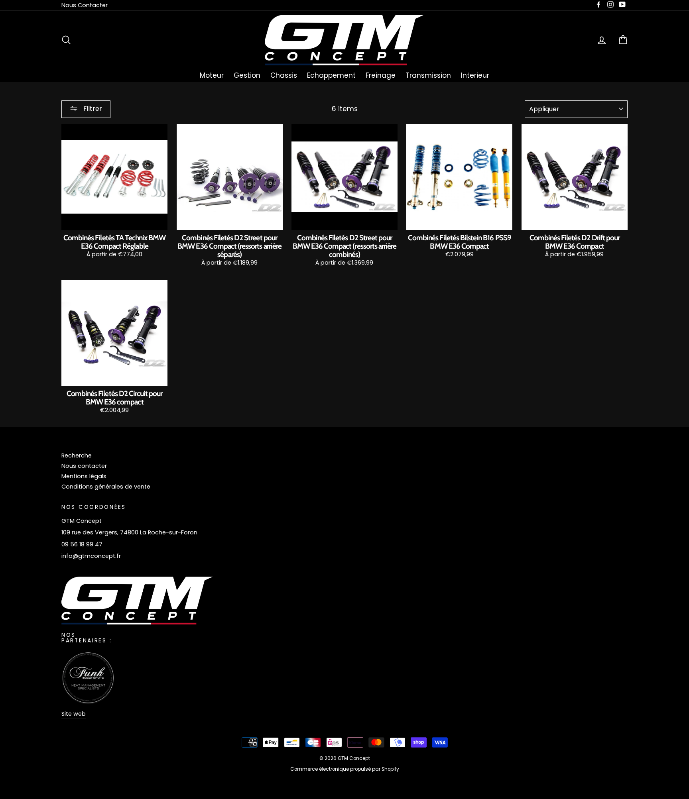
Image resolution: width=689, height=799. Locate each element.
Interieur (475, 75)
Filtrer (92, 108)
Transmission (428, 75)
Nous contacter (84, 466)
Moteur (212, 75)
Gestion (247, 75)
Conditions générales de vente (105, 487)
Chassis (283, 75)
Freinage (381, 75)
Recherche (76, 455)
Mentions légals (83, 476)
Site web (73, 714)
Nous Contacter (84, 5)
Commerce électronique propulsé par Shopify (344, 769)
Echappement (331, 75)
